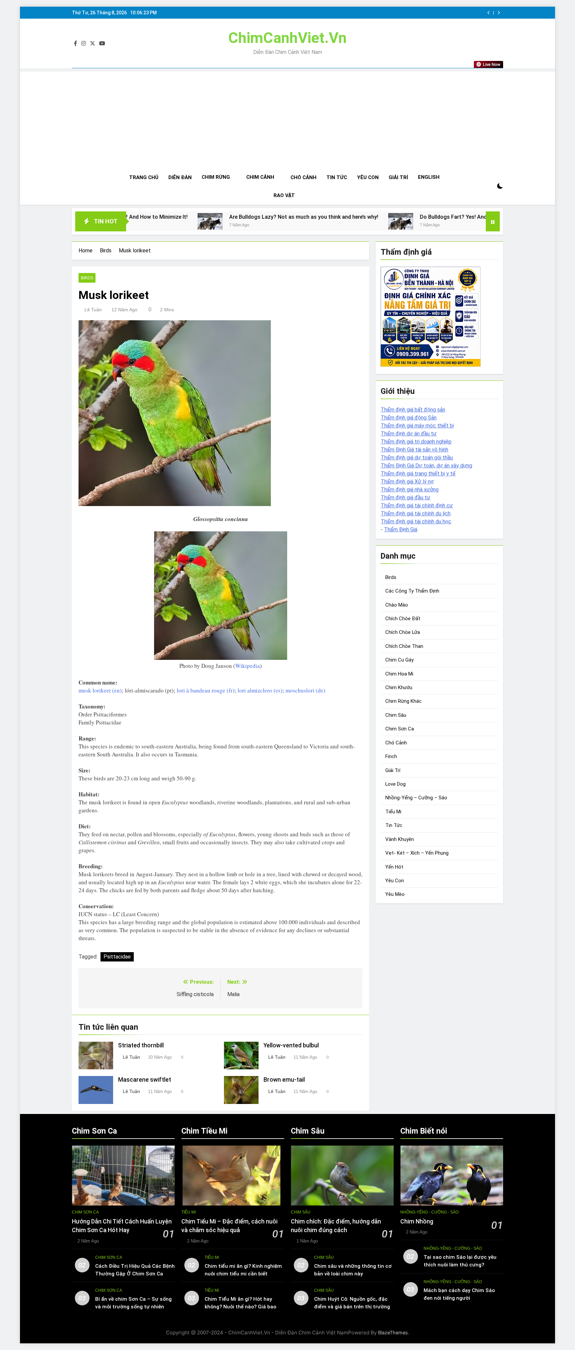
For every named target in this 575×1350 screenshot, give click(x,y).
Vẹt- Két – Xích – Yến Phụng (417, 853)
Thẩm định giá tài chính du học (416, 521)
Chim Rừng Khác (403, 701)
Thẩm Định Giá (400, 529)
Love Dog (395, 784)
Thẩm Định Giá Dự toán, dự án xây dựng (426, 465)
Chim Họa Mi (399, 674)
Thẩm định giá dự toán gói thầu (417, 457)
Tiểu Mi (393, 812)
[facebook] (75, 44)
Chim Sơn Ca (399, 729)
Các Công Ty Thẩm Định (412, 591)
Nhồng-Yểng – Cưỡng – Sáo (416, 798)
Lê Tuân (93, 309)
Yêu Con (368, 177)
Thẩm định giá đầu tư (405, 497)
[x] (92, 44)
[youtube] (102, 44)
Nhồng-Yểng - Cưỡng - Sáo (429, 1212)
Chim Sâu (395, 715)
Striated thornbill (141, 1045)
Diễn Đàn (180, 177)
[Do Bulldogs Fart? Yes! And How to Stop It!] (316, 221)
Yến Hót (394, 867)
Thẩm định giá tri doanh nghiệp (416, 441)
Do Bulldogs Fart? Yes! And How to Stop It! (389, 217)
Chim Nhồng (416, 1221)
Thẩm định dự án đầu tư (409, 433)
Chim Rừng (216, 177)
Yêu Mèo (395, 895)
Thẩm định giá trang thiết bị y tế (418, 473)
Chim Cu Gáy (399, 660)
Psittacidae (117, 956)
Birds (87, 278)
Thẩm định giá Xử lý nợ (407, 481)
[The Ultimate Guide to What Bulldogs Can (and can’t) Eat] (464, 221)
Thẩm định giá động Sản (409, 417)
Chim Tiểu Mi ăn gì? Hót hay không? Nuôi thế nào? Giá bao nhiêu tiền (240, 1306)
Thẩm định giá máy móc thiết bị (417, 425)
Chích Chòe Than (404, 646)
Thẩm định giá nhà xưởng (410, 489)
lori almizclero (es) (260, 690)
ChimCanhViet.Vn (287, 38)
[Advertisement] (287, 118)
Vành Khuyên (399, 839)
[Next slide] (498, 13)
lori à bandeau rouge (201, 690)
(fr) (230, 690)
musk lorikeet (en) (100, 690)
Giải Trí (398, 177)
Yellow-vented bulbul (291, 1045)
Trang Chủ (143, 177)
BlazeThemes (393, 1332)
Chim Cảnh (260, 177)
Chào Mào (396, 605)
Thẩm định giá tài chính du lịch (416, 513)
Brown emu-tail (284, 1079)
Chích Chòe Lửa (402, 633)
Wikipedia (247, 666)
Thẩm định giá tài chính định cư (417, 505)
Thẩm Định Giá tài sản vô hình (414, 449)
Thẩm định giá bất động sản (413, 409)
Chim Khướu (398, 687)
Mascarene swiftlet (144, 1079)
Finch (391, 756)
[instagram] (83, 44)
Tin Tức (336, 177)
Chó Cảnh (303, 177)
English (429, 177)
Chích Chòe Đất (402, 619)
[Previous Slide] (488, 13)
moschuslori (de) (305, 690)
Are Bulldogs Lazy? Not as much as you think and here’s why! (219, 217)
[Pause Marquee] (493, 221)
